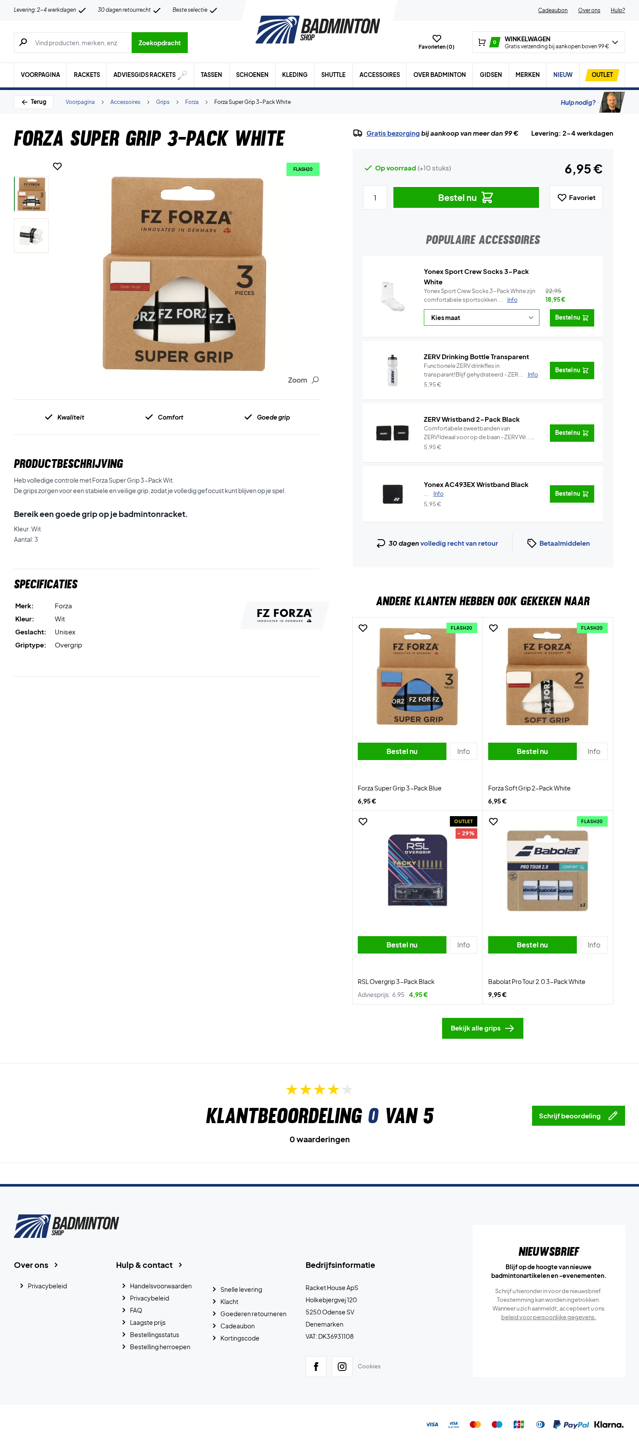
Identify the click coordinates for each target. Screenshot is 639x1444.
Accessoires (379, 74)
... (434, 493)
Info (512, 299)
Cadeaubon (553, 10)
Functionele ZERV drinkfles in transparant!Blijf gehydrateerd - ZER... (481, 370)
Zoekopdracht (160, 43)
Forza (192, 102)
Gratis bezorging (393, 133)
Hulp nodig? (578, 102)
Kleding (295, 74)
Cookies (369, 1366)
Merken (528, 74)
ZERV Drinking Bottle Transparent (476, 356)
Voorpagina (40, 74)
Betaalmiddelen (564, 543)
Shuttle (333, 74)
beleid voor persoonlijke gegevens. (548, 1317)
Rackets (87, 74)
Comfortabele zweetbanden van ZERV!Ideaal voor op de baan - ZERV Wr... (477, 433)
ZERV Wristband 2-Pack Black (472, 419)
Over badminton (439, 74)
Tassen (211, 74)
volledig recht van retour (459, 543)
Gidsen (491, 74)
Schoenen (252, 74)
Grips (163, 102)
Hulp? (618, 10)
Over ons (589, 10)
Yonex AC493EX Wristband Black (476, 484)
